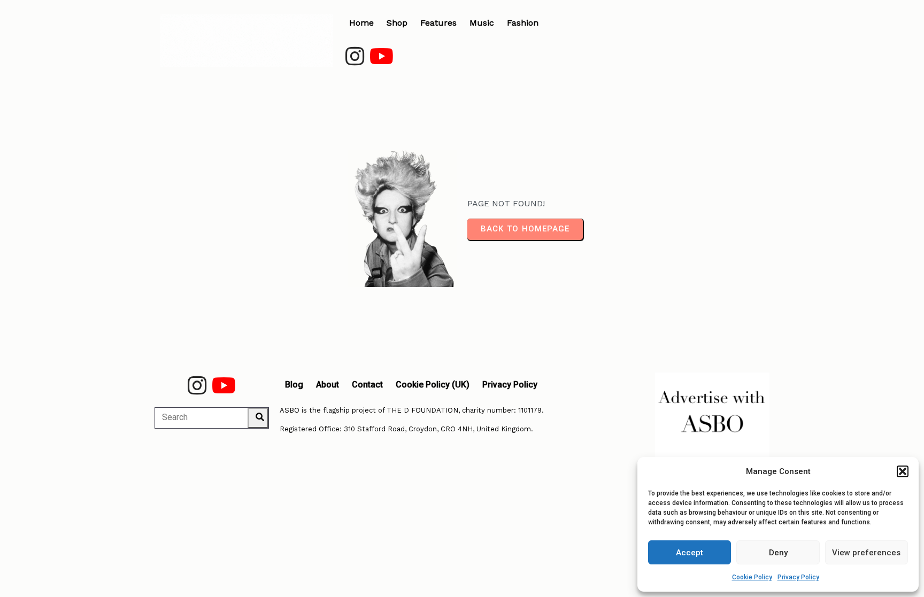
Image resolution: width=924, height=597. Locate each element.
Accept (689, 552)
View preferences (866, 552)
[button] (902, 471)
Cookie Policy (752, 577)
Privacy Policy (798, 577)
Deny (778, 552)
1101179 (530, 410)
